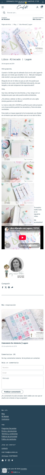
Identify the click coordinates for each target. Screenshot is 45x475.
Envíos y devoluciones (9, 431)
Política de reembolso (9, 439)
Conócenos (5, 419)
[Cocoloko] (22, 7)
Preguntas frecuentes (9, 428)
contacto (5, 448)
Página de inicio (6, 24)
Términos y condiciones (10, 434)
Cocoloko (23, 469)
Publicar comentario (12, 392)
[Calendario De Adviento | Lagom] (22, 324)
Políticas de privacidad (9, 436)
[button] (41, 7)
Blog (15, 24)
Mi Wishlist (5, 416)
